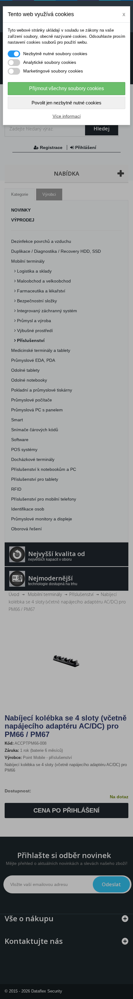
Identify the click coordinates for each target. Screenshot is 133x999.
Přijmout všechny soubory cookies (66, 88)
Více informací (67, 116)
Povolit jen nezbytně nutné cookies (66, 102)
